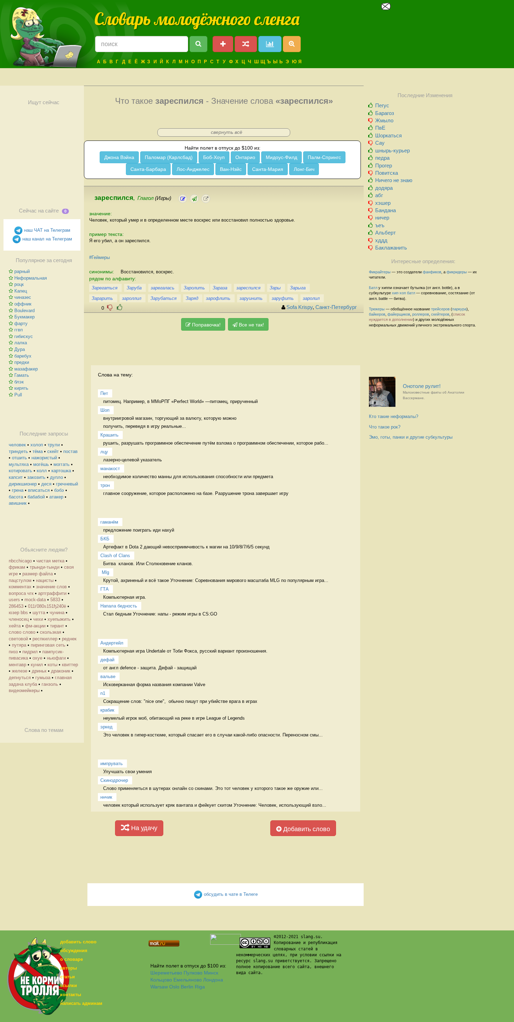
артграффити (52, 593)
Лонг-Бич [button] (304, 169)
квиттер (70, 664)
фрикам (17, 567)
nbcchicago (20, 560)
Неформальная (30, 278)
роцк (19, 284)
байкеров (377, 314)
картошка (61, 470)
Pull (18, 394)
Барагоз (384, 113)
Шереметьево (166, 973)
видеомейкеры (24, 690)
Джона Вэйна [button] (119, 157)
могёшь (41, 464)
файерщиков (398, 314)
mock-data (35, 599)
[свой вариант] (194, 198)
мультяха (19, 464)
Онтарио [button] (245, 157)
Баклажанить (391, 248)
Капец (20, 291)
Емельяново (187, 980)
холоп (36, 444)
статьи (67, 976)
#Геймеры (99, 257)
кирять (21, 388)
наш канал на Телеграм (46, 239)
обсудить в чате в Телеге (230, 894)
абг (379, 195)
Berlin (187, 986)
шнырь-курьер (392, 150)
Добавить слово (305, 829)
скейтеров (440, 314)
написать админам (81, 1003)
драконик (60, 671)
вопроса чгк (21, 593)
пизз (13, 651)
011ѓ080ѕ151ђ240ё (47, 606)
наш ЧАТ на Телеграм (46, 230)
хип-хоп (399, 293)
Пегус (382, 105)
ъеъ (379, 225)
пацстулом (20, 580)
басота (16, 496)
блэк (19, 381)
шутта (39, 612)
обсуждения (73, 950)
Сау (380, 143)
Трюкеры (377, 309)
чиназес (22, 297)
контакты (70, 994)
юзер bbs (18, 612)
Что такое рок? (384, 427)
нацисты (44, 580)
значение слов (51, 586)
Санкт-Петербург (336, 307)
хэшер (383, 203)
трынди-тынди (44, 567)
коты (52, 664)
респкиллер (45, 638)
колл (42, 470)
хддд (381, 240)
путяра (19, 645)
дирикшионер (23, 484)
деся (46, 484)
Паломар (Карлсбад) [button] (169, 157)
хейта (15, 625)
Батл (373, 288)
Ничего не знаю (393, 180)
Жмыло (384, 120)
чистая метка (50, 560)
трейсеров (440, 309)
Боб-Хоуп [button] (214, 157)
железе (19, 671)
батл (411, 293)
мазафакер (26, 369)
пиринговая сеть (48, 645)
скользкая (50, 632)
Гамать (21, 375)
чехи (38, 619)
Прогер (383, 165)
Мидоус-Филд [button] (281, 157)
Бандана (385, 210)
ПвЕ (380, 128)
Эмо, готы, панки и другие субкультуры (410, 437)
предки (21, 362)
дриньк (39, 671)
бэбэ (59, 490)
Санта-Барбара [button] (148, 169)
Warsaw (159, 986)
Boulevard (24, 310)
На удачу (143, 828)
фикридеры (457, 272)
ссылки (68, 985)
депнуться (20, 677)
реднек (69, 638)
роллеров (420, 314)
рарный (22, 271)
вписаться (39, 490)
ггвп (18, 329)
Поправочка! (206, 325)
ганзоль (50, 684)
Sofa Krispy (299, 307)
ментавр (17, 664)
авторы (68, 968)
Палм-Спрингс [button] (324, 157)
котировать (20, 470)
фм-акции (35, 625)
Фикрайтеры (380, 272)
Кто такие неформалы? (393, 416)
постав (70, 451)
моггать (61, 464)
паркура (459, 309)
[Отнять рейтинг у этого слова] (110, 307)
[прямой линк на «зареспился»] (205, 198)
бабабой (36, 496)
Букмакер (24, 316)
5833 (55, 599)
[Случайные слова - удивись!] (246, 44)
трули (54, 444)
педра (382, 158)
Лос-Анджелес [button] (193, 169)
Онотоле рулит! (433, 391)
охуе (37, 658)
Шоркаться (388, 135)
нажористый (44, 457)
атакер (56, 496)
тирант (57, 625)
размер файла (37, 573)
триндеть (18, 451)
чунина (57, 612)
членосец (19, 619)
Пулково (193, 973)
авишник (18, 503)
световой (18, 638)
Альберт (385, 233)
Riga (200, 986)
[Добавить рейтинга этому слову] (119, 307)
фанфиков (432, 272)
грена (17, 490)
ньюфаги (56, 658)
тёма (38, 451)
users (14, 599)
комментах (20, 586)
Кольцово (161, 980)
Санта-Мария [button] (267, 169)
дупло (56, 477)
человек (17, 444)
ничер (382, 218)
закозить (36, 477)
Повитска (386, 173)
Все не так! (250, 325)
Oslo (174, 986)
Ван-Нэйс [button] (231, 169)
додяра (384, 188)
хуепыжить (59, 619)
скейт (53, 451)
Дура (19, 349)
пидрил (30, 651)
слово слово (22, 632)
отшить (19, 457)
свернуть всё (226, 132)
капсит (16, 477)
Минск (211, 973)
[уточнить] (182, 198)
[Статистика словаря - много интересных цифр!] (269, 44)
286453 (16, 606)
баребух (22, 356)
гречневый (67, 484)
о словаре (71, 959)
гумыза (42, 677)
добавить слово (78, 941)
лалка (20, 342)
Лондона (213, 980)
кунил (37, 664)
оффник (22, 304)
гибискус (23, 336)
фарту (21, 323)
